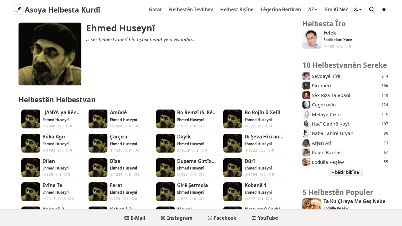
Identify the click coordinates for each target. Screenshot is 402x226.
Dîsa (115, 161)
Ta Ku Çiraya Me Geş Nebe (354, 201)
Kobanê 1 (256, 185)
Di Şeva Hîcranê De (265, 137)
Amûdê (118, 113)
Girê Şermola (192, 185)
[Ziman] (358, 9)
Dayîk (184, 137)
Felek (329, 33)
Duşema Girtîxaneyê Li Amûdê (197, 161)
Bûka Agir (54, 137)
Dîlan (48, 161)
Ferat (116, 185)
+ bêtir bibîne (345, 172)
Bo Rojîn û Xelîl (262, 113)
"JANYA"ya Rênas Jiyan (62, 113)
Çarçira (118, 137)
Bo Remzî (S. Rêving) (197, 113)
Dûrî (250, 161)
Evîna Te (52, 185)
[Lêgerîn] (372, 9)
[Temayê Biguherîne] (384, 9)
